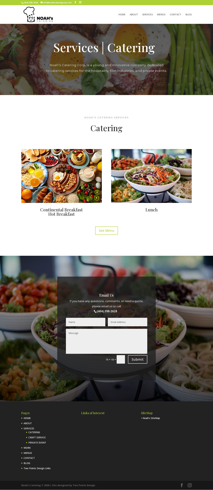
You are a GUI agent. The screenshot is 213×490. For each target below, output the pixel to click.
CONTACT (175, 14)
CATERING (34, 432)
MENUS (161, 14)
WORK (27, 447)
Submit (138, 359)
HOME (121, 14)
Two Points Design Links (37, 468)
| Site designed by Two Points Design (72, 485)
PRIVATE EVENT (37, 442)
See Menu (106, 230)
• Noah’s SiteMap (150, 418)
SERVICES (147, 14)
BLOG (189, 14)
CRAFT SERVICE (37, 437)
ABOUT (134, 14)
